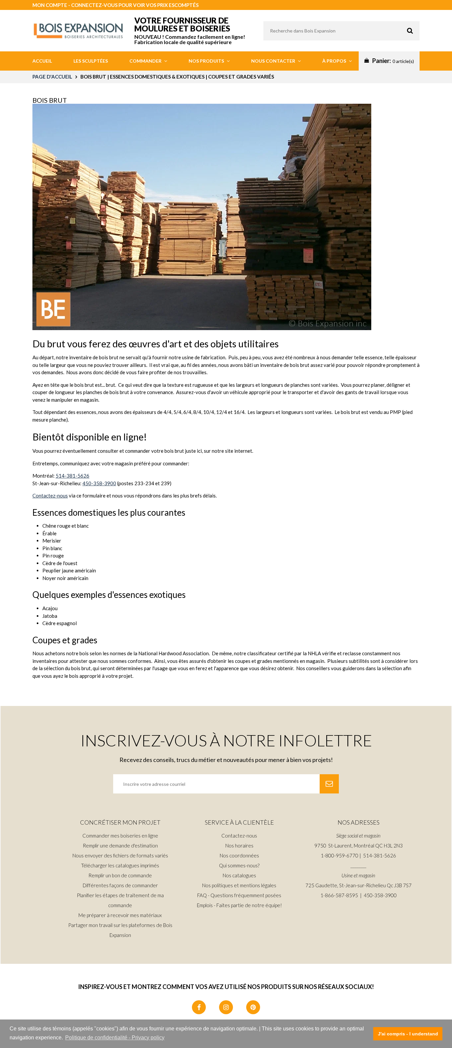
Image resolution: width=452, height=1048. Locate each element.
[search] (341, 30)
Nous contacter (273, 61)
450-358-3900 (99, 483)
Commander (145, 61)
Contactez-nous (50, 495)
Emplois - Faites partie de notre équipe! (239, 905)
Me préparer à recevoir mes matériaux (120, 915)
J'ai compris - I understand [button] (408, 1033)
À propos (334, 61)
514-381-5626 (72, 476)
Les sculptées (90, 61)
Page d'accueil (52, 77)
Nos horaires (239, 845)
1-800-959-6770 (339, 855)
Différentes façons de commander (120, 885)
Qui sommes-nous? (239, 865)
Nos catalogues (239, 875)
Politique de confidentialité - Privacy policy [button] (114, 1037)
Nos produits (207, 61)
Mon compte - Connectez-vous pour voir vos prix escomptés (115, 5)
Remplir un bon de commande (120, 875)
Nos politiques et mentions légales (239, 885)
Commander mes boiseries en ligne (120, 836)
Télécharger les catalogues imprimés (120, 865)
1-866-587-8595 (339, 895)
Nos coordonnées (239, 855)
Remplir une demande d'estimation (120, 845)
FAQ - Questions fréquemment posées (239, 895)
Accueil (42, 61)
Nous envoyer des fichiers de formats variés (120, 855)
